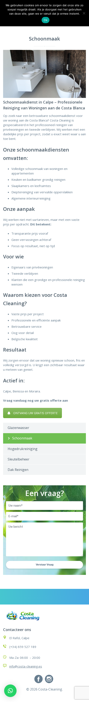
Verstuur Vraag (44, 564)
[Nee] (84, 13)
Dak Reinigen (18, 469)
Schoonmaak (22, 438)
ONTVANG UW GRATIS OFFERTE (35, 413)
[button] (10, 690)
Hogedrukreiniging (22, 448)
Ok (45, 20)
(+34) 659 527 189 (22, 647)
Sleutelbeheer (18, 459)
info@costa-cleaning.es (25, 666)
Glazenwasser (18, 427)
